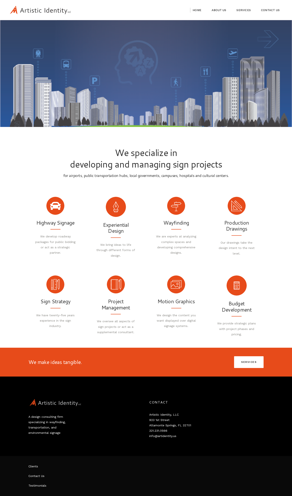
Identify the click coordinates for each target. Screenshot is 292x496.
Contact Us (36, 476)
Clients (33, 466)
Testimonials (37, 485)
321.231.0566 (158, 430)
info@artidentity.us (162, 436)
